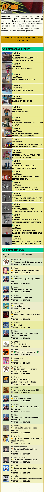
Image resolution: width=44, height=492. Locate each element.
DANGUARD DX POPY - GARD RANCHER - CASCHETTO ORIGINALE (27, 231)
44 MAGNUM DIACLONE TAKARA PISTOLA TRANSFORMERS (26, 134)
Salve (16, 360)
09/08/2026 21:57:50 (21, 462)
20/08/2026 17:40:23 (21, 346)
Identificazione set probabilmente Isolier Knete (23, 380)
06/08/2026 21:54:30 (21, 473)
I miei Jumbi (19, 306)
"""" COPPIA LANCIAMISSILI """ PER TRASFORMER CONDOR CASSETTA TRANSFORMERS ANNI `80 (27, 200)
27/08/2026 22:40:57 (21, 273)
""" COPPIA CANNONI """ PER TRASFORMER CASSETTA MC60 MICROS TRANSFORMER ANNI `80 (26, 189)
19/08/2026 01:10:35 (21, 363)
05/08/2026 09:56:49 (21, 481)
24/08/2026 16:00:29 (21, 319)
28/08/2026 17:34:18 (21, 264)
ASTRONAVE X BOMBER (22, 68)
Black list (18, 325)
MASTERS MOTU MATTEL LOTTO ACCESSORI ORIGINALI (26, 156)
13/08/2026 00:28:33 (21, 411)
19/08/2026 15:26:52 (21, 354)
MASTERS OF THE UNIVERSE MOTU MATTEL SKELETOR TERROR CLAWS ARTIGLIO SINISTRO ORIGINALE (27, 243)
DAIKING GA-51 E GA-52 (22, 101)
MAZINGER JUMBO (20, 112)
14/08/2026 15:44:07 (21, 392)
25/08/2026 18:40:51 (21, 283)
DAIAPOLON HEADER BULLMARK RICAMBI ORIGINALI (25, 177)
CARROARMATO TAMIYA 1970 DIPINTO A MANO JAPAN (24, 59)
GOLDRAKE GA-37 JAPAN (22, 90)
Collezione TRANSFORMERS (25, 460)
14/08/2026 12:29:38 (21, 401)
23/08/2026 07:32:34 (21, 327)
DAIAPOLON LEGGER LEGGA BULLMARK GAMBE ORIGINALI (24, 167)
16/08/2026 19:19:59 (21, 384)
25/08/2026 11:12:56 (21, 308)
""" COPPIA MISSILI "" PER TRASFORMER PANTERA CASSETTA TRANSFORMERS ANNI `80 (27, 211)
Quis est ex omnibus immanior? (28, 270)
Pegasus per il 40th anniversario (28, 262)
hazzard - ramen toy (23, 297)
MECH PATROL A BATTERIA (23, 79)
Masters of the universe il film (27, 390)
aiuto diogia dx (20, 344)
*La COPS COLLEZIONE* (26, 352)
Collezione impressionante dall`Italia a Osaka (24, 370)
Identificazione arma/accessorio (28, 478)
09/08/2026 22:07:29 (21, 454)
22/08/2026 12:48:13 (21, 338)
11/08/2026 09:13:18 (21, 443)
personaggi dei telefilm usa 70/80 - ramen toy (24, 334)
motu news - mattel (23, 398)
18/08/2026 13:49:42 (21, 373)
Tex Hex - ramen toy (23, 289)
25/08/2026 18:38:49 (21, 292)
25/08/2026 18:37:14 (21, 300)
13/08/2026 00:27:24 (21, 422)
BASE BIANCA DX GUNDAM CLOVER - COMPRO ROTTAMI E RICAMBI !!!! (27, 145)
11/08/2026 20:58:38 (21, 433)
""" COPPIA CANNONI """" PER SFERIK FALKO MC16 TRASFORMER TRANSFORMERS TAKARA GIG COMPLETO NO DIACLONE (21, 223)
